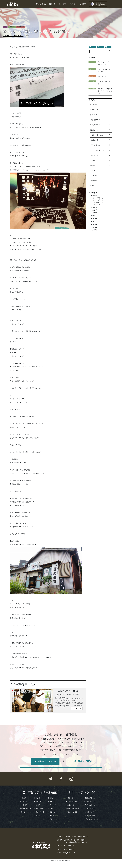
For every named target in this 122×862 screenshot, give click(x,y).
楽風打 (93, 160)
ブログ (93, 170)
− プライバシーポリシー (91, 819)
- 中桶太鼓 (23, 805)
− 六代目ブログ (89, 812)
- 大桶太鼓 (23, 801)
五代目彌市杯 (95, 145)
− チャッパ (51, 805)
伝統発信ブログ (95, 120)
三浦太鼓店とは (41, 4)
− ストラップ (52, 823)
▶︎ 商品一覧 (69, 798)
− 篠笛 (50, 801)
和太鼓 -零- (95, 155)
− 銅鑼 (50, 808)
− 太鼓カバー (52, 819)
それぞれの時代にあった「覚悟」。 (105, 70)
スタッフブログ (95, 125)
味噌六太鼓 (95, 140)
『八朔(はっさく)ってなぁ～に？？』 (105, 63)
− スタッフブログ (89, 808)
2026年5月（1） (98, 200)
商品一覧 (52, 4)
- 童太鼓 (22, 812)
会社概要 (83, 4)
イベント (94, 175)
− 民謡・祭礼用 (39, 812)
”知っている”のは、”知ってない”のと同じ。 (105, 91)
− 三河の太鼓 (38, 808)
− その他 (37, 815)
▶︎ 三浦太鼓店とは (89, 798)
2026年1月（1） (98, 204)
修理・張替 (62, 4)
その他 (92, 186)
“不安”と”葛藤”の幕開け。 (105, 83)
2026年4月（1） (98, 202)
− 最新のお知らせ (89, 805)
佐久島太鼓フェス (98, 150)
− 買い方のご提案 (71, 812)
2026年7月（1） (98, 198)
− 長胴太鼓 (37, 801)
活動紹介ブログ (95, 130)
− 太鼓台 (51, 815)
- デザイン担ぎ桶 (25, 808)
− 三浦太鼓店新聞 (89, 815)
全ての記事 (93, 104)
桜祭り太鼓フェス (97, 135)
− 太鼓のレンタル (71, 805)
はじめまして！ (103, 76)
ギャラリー (72, 4)
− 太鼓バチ (51, 812)
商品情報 (94, 181)
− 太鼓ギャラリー (89, 801)
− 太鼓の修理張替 (71, 801)
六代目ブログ (94, 110)
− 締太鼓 (37, 805)
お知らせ (93, 165)
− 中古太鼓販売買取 (72, 808)
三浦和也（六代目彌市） (13, 35)
